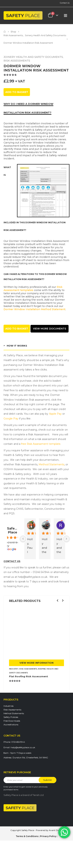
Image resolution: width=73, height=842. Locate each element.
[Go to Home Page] (5, 32)
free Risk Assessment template (40, 443)
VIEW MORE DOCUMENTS (49, 328)
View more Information (36, 662)
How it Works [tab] (17, 345)
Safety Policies (11, 717)
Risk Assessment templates (33, 288)
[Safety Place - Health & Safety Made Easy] (23, 15)
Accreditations (11, 724)
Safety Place (12, 530)
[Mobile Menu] (65, 15)
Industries (8, 706)
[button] (57, 600)
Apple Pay (55, 413)
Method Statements (51, 464)
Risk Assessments (12, 709)
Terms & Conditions (27, 836)
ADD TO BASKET (16, 92)
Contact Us (64, 3)
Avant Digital (56, 830)
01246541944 (18, 742)
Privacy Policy (48, 836)
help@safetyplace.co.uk (23, 747)
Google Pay (11, 418)
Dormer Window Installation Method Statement (34, 309)
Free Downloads (12, 720)
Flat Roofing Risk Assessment (28, 676)
